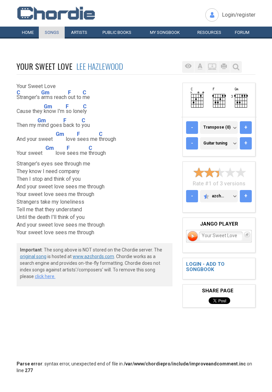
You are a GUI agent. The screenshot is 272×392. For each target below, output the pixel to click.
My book (165, 32)
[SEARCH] (236, 67)
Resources (209, 32)
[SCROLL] (212, 67)
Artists (79, 32)
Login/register (238, 15)
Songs (52, 32)
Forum (242, 32)
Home (28, 32)
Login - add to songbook (205, 267)
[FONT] (200, 67)
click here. (45, 276)
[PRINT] (224, 67)
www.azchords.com (93, 256)
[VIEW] (188, 67)
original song (33, 256)
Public (116, 32)
